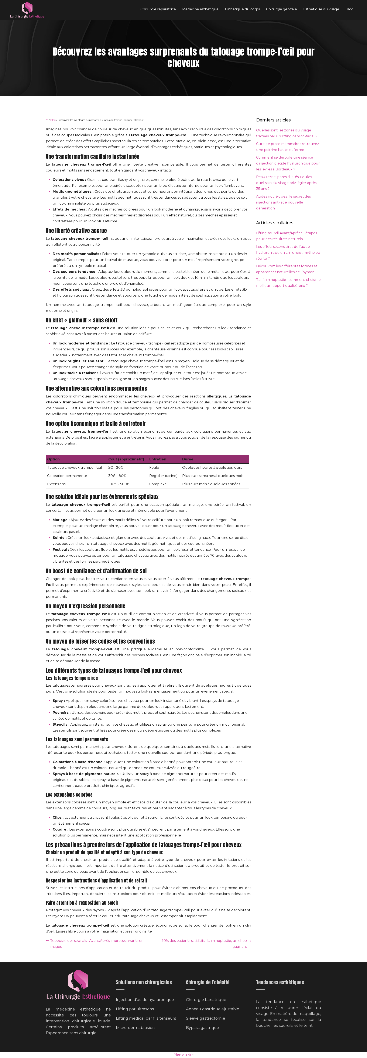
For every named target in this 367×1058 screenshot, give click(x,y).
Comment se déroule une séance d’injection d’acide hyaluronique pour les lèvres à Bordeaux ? (288, 163)
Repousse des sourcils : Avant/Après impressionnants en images (97, 944)
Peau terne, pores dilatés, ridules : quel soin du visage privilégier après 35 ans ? (286, 183)
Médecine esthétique (200, 9)
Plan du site (184, 1055)
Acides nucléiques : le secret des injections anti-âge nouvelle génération (283, 202)
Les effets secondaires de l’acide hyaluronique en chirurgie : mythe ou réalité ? (288, 253)
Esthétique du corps (242, 9)
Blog (350, 9)
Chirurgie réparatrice (158, 9)
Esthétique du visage (321, 9)
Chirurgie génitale (281, 9)
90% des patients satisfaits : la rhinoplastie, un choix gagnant (204, 944)
